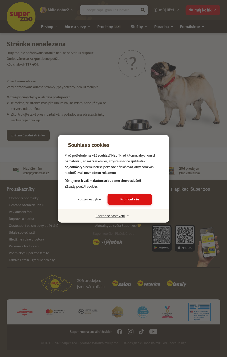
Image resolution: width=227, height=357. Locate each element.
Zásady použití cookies (81, 186)
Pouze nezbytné (89, 199)
